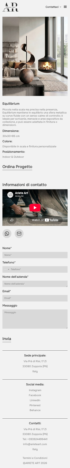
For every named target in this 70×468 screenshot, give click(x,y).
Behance (35, 410)
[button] (54, 7)
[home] (10, 7)
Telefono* (9, 262)
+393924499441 (37, 439)
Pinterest (35, 405)
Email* (6, 291)
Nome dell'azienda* (15, 277)
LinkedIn (35, 400)
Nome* (7, 248)
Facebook (35, 395)
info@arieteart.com (35, 444)
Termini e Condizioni (35, 458)
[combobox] (6, 269)
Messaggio (9, 305)
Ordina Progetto (17, 166)
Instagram (35, 390)
